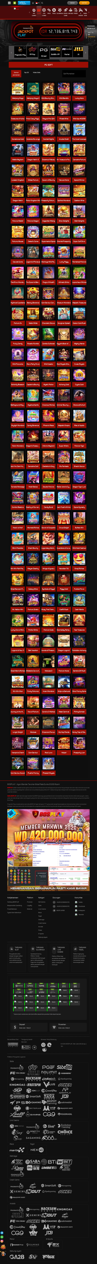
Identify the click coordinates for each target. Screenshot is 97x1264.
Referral (29, 909)
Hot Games (34, 14)
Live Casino (44, 14)
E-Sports (81, 14)
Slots (39, 13)
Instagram (82, 910)
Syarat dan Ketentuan (14, 913)
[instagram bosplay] (2, 1241)
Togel (54, 13)
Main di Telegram (23, 2)
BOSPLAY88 (61, 910)
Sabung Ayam (85, 14)
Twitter (81, 902)
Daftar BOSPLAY (11, 796)
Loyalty (29, 905)
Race (49, 13)
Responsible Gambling (14, 905)
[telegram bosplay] (2, 1233)
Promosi (29, 902)
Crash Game (66, 14)
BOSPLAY (10, 787)
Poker (76, 13)
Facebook (82, 906)
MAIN (19, 89)
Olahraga (60, 13)
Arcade (70, 13)
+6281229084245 (63, 902)
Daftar (84, 3)
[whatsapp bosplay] (2, 1237)
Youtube (81, 915)
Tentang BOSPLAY (13, 902)
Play (22, 35)
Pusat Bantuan (12, 909)
